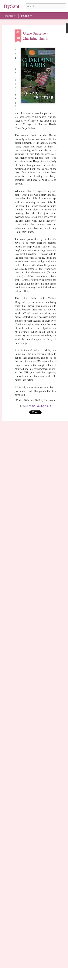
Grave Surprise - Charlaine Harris (35, 36)
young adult (44, 406)
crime (32, 406)
